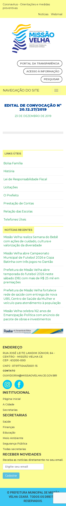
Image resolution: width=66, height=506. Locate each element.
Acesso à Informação (42, 71)
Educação (9, 432)
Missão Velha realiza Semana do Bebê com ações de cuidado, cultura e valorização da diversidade (30, 241)
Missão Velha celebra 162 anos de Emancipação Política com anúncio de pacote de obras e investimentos (31, 315)
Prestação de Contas (18, 203)
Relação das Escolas (17, 211)
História (8, 171)
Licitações (10, 187)
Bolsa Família (13, 163)
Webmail (56, 14)
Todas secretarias (14, 449)
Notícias (43, 14)
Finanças (9, 427)
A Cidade (8, 404)
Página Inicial (12, 399)
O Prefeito (11, 195)
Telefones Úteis (14, 219)
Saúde (7, 421)
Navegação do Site (21, 90)
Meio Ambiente (13, 438)
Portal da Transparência (39, 63)
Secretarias (10, 410)
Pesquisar (51, 79)
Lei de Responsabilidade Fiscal (25, 179)
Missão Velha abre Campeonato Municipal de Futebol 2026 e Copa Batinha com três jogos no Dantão (28, 258)
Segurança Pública (15, 443)
